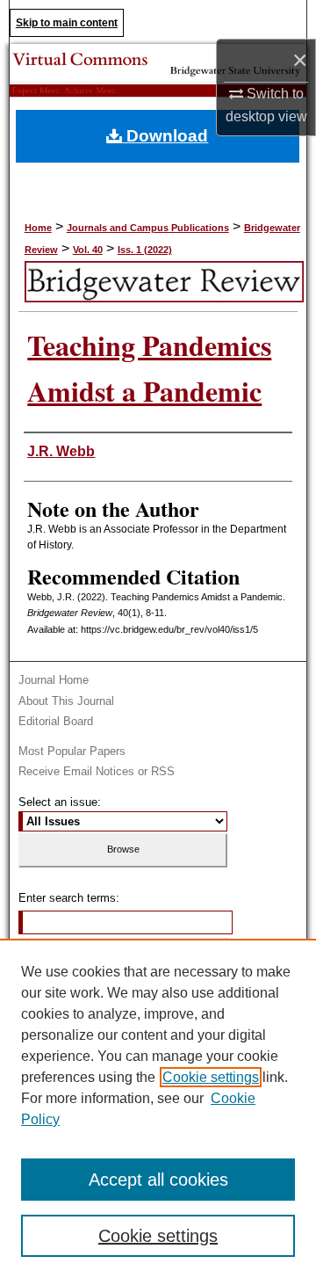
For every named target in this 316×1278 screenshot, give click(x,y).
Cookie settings (210, 1077)
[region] (158, 1108)
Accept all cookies (158, 1179)
